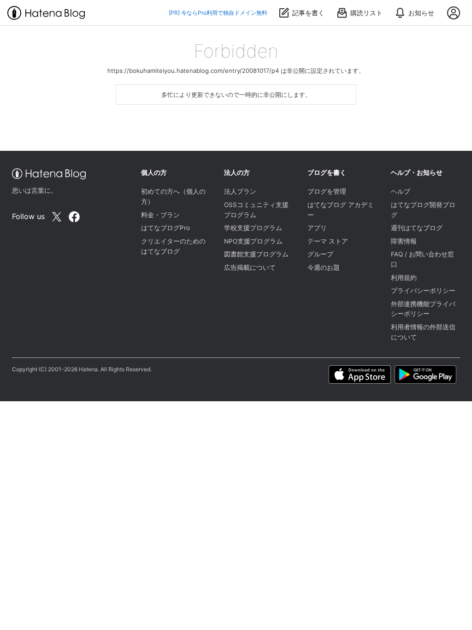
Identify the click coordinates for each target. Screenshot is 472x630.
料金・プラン (160, 215)
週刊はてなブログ (416, 228)
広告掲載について (250, 267)
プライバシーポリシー (423, 290)
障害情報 (404, 241)
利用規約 (404, 277)
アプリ (317, 228)
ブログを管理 (326, 191)
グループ (320, 254)
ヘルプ (400, 191)
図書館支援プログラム (256, 254)
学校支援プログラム (253, 228)
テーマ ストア (327, 241)
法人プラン (240, 191)
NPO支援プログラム (253, 241)
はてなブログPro (165, 228)
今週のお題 (323, 267)
